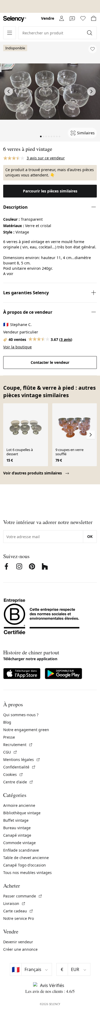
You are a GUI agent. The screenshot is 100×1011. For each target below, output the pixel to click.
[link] (14, 19)
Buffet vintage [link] (16, 820)
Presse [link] (9, 737)
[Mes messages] (72, 18)
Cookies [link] (13, 774)
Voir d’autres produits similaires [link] (33, 473)
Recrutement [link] (18, 744)
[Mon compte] (61, 18)
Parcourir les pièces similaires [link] (50, 191)
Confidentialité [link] (19, 767)
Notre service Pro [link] (18, 918)
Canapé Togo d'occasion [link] (24, 865)
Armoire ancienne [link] (19, 805)
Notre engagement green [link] (26, 729)
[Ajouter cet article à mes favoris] (92, 49)
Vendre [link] (47, 18)
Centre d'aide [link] (18, 781)
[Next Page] (91, 91)
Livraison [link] (14, 903)
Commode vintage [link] (19, 842)
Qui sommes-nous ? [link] (20, 714)
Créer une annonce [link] (20, 949)
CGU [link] (10, 752)
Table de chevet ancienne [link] (26, 857)
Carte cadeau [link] (18, 910)
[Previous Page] (8, 91)
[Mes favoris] (83, 18)
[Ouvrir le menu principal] (9, 32)
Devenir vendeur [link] (18, 941)
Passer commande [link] (22, 896)
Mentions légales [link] (21, 759)
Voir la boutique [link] (17, 346)
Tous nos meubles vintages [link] (27, 872)
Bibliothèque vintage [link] (22, 812)
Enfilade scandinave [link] (21, 850)
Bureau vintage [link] (17, 827)
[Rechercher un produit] (90, 33)
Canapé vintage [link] (17, 835)
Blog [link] (7, 722)
